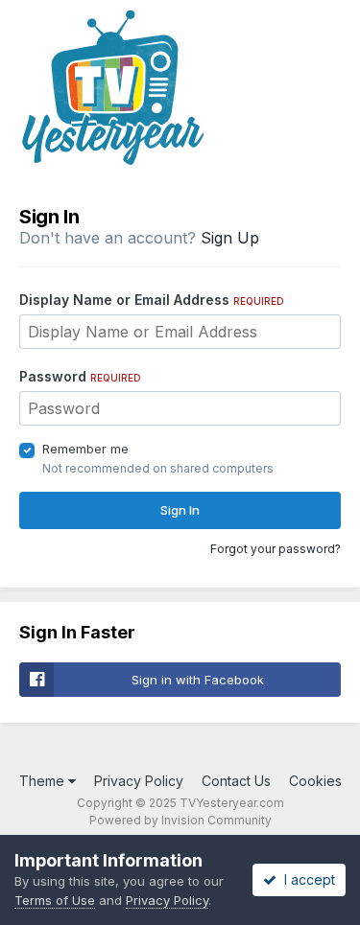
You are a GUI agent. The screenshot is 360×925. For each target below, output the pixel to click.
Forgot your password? (275, 549)
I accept (305, 879)
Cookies (315, 781)
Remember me (85, 448)
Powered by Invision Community (180, 820)
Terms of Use (54, 900)
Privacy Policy (138, 781)
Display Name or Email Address (151, 299)
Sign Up (230, 237)
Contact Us (236, 781)
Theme (43, 781)
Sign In (180, 510)
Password (80, 376)
